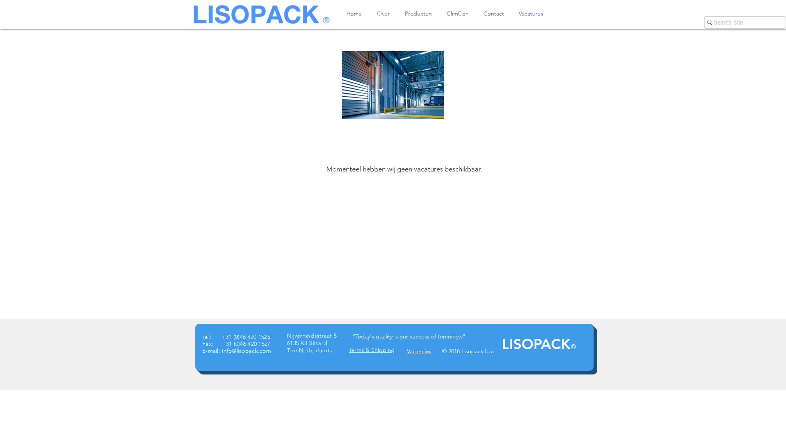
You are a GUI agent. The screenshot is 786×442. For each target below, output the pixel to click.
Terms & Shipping (372, 350)
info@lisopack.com (246, 350)
